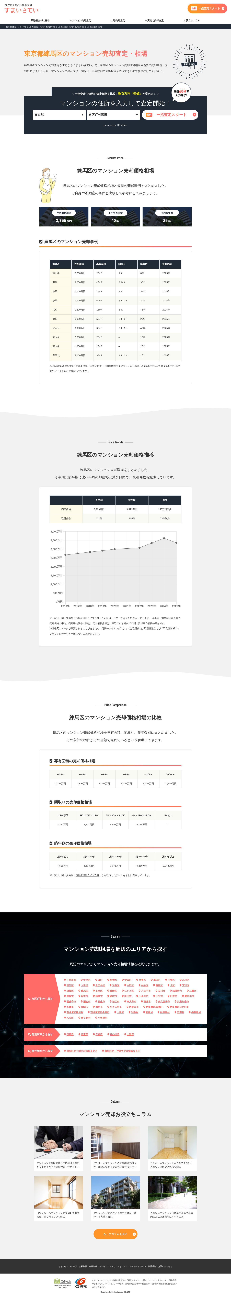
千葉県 (99, 1034)
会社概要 (83, 1266)
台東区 (142, 980)
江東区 (171, 980)
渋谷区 (115, 985)
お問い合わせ (164, 1266)
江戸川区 (129, 990)
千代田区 (71, 980)
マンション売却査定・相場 (33, 27)
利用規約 (93, 1266)
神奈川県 (114, 1034)
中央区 (86, 980)
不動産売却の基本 (40, 20)
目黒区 (70, 985)
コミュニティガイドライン (134, 1266)
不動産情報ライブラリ (116, 365)
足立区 (99, 990)
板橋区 (70, 990)
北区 (172, 985)
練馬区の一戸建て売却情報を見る (122, 1051)
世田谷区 (100, 985)
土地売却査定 (118, 20)
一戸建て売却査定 (154, 20)
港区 (100, 980)
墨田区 (156, 980)
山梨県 (130, 1034)
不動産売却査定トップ (12, 27)
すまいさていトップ (68, 1266)
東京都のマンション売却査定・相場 (59, 27)
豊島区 (159, 985)
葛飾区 (113, 990)
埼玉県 (84, 1034)
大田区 (84, 985)
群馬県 (70, 1034)
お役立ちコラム (191, 20)
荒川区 (185, 985)
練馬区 (84, 990)
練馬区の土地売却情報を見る (82, 1051)
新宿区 (113, 980)
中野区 (130, 985)
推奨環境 (152, 1266)
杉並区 (144, 985)
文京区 (128, 980)
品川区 (185, 980)
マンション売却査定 (80, 20)
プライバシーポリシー (109, 1266)
